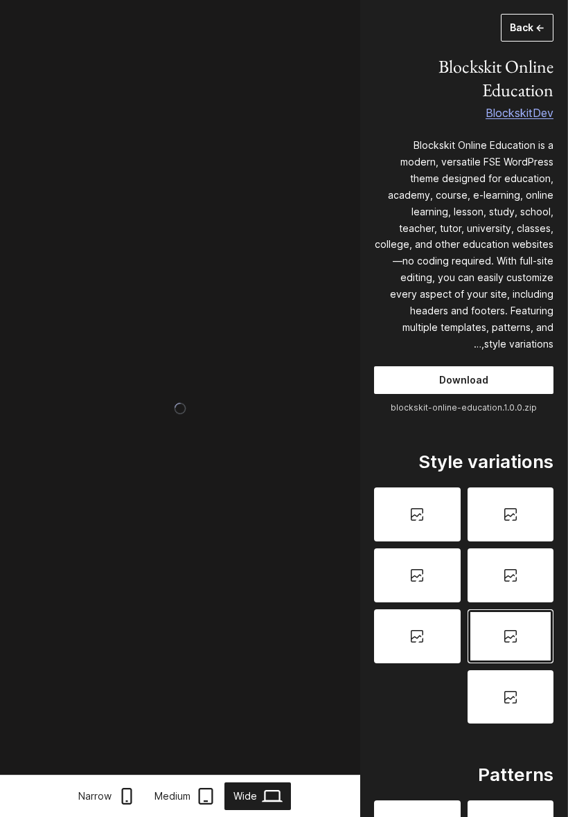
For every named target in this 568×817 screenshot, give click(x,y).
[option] (511, 514)
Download (463, 380)
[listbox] (463, 605)
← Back (527, 27)
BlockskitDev (519, 113)
